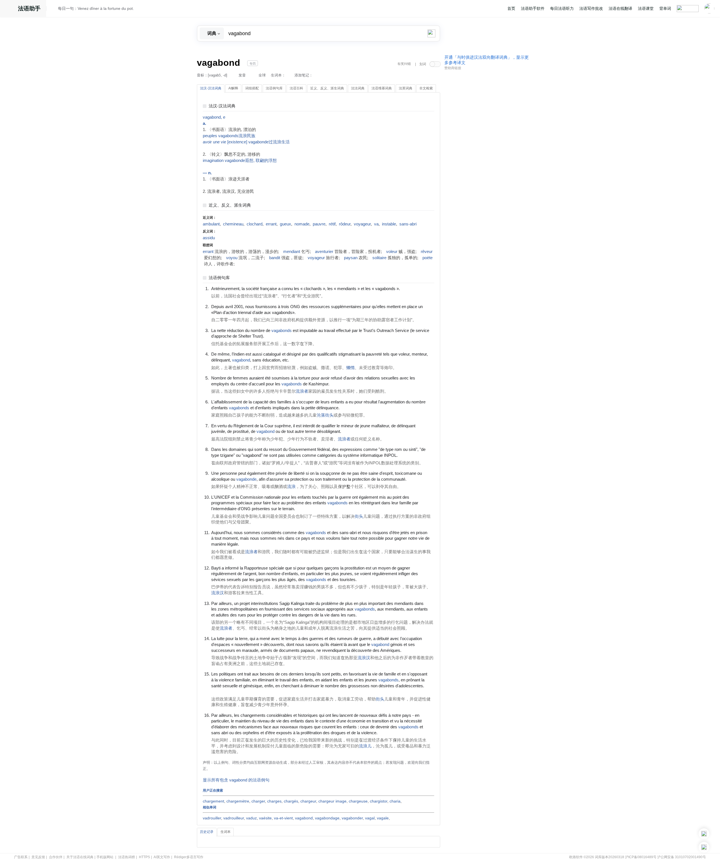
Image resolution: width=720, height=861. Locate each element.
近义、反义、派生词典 (230, 205)
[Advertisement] (486, 158)
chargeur (308, 801)
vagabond (304, 818)
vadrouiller (212, 818)
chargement (213, 801)
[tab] (210, 88)
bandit (274, 258)
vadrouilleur (233, 818)
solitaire (379, 258)
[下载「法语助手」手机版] (704, 833)
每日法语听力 (562, 8)
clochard (254, 224)
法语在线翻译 (620, 8)
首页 (511, 8)
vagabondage (327, 818)
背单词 (665, 8)
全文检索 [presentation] (426, 88)
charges (274, 801)
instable (389, 224)
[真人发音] (409, 288)
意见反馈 (38, 857)
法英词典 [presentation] (405, 88)
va (376, 224)
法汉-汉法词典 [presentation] (210, 88)
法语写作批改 (591, 8)
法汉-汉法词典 (222, 106)
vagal (370, 818)
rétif (332, 224)
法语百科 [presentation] (296, 88)
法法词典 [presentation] (357, 88)
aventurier (324, 251)
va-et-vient (283, 818)
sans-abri (408, 224)
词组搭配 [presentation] (252, 88)
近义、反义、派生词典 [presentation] (327, 88)
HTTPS (144, 857)
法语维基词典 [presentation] (382, 88)
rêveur (427, 251)
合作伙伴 (55, 857)
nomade (301, 224)
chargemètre (237, 801)
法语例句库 (219, 278)
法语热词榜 (126, 857)
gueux (285, 224)
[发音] (54, 9)
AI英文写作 (162, 857)
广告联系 (21, 857)
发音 (242, 75)
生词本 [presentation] (225, 832)
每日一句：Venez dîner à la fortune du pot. (96, 8)
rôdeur (344, 224)
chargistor (378, 801)
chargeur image (332, 801)
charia (395, 801)
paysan (350, 258)
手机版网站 (104, 857)
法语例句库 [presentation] (274, 88)
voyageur (362, 224)
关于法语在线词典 (79, 857)
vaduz (251, 818)
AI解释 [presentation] (233, 88)
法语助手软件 (532, 8)
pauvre (319, 224)
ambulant (211, 224)
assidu (209, 238)
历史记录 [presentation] (206, 832)
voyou (231, 258)
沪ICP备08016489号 (640, 857)
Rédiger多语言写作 (188, 857)
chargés (291, 801)
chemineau (233, 224)
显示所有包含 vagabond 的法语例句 (236, 780)
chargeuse (358, 801)
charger (258, 801)
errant (271, 224)
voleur (391, 251)
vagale (383, 818)
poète (427, 258)
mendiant (291, 251)
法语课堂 (646, 8)
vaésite (265, 818)
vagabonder (352, 818)
